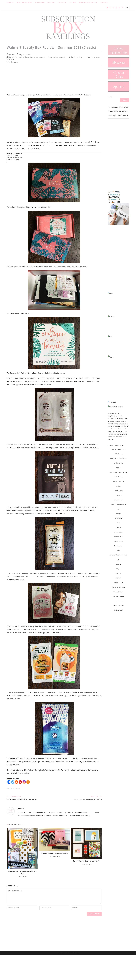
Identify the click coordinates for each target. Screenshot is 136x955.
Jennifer (12, 54)
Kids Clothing (118, 518)
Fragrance (118, 495)
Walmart (64, 770)
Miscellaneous (118, 546)
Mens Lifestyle (118, 541)
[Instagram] (24, 782)
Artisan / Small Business (118, 449)
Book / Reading (118, 463)
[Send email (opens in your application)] (122, 7)
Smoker (118, 573)
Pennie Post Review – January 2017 (86, 861)
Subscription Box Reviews (58, 57)
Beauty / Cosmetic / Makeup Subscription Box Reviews (28, 57)
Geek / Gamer (118, 500)
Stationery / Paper (118, 596)
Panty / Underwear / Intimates (118, 555)
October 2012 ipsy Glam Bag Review (54, 853)
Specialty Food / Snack (118, 587)
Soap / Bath (118, 578)
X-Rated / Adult (118, 610)
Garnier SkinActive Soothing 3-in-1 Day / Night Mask (27, 573)
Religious (118, 569)
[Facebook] (8, 782)
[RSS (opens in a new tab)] (119, 7)
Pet (118, 559)
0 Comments (13, 62)
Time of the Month (118, 605)
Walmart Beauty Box (76, 57)
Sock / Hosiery (118, 582)
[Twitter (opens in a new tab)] (107, 7)
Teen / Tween (118, 601)
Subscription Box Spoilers (118, 111)
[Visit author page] (11, 811)
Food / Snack (118, 490)
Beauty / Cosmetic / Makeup (118, 458)
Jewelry (118, 513)
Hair (118, 509)
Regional (118, 564)
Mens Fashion (118, 532)
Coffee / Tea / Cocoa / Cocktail (118, 472)
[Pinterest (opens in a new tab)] (113, 7)
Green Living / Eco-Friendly (118, 504)
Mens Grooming (118, 536)
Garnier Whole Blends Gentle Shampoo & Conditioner (28, 378)
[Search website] (127, 7)
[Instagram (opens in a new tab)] (116, 7)
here (113, 439)
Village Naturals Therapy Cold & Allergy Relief (24, 507)
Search (110, 97)
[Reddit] (16, 782)
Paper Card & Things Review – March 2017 (22, 872)
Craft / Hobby (118, 477)
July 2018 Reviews (15, 788)
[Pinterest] (20, 782)
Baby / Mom (118, 454)
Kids (118, 523)
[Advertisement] (54, 80)
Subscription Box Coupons (118, 115)
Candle (118, 468)
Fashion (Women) (118, 481)
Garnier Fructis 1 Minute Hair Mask (21, 626)
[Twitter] (12, 782)
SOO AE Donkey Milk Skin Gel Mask (20, 444)
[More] (28, 782)
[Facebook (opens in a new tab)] (110, 7)
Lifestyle (118, 527)
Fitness (118, 486)
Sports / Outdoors (118, 592)
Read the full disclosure (82, 95)
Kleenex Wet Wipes (15, 692)
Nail (118, 550)
